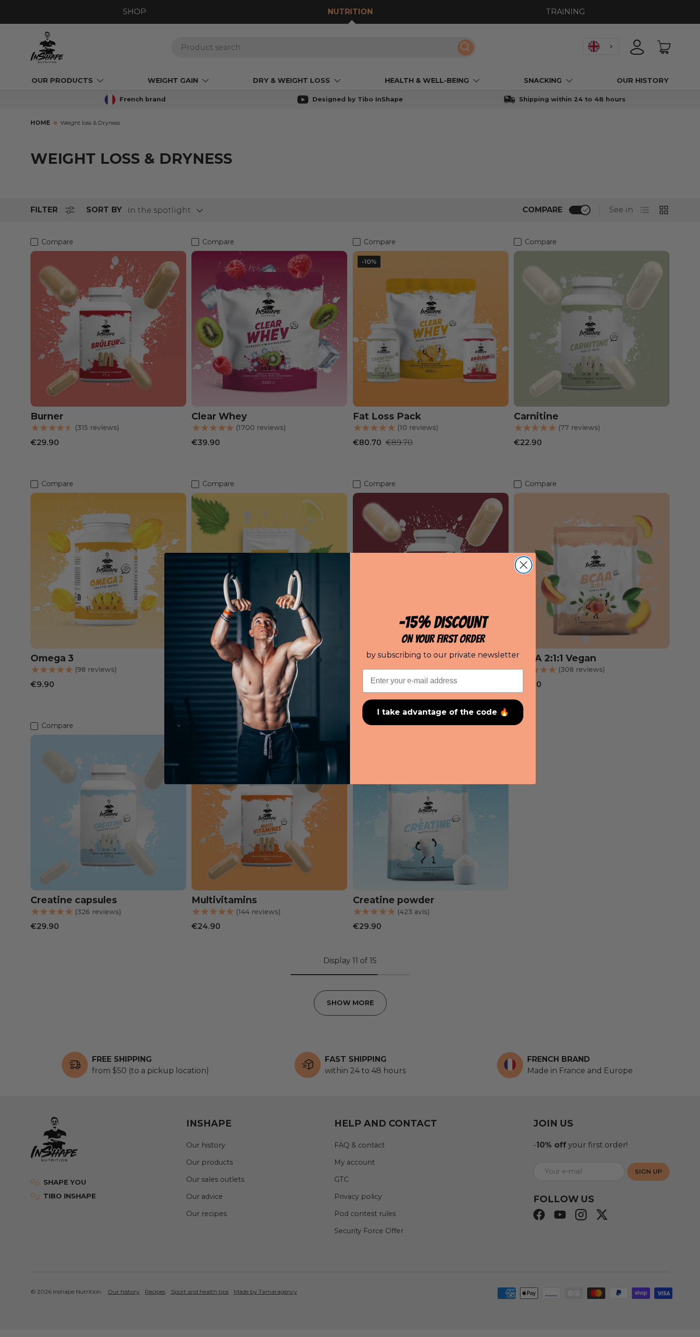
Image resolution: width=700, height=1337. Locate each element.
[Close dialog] (523, 565)
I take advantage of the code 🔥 (443, 712)
